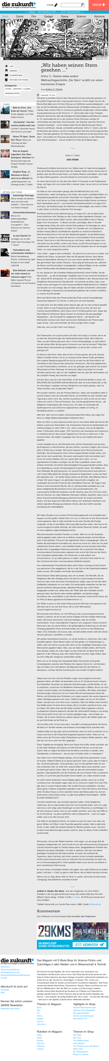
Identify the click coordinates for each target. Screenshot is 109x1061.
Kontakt (4, 977)
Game (64, 16)
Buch (5, 16)
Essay (39, 1037)
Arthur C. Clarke (53, 90)
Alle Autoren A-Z (80, 1018)
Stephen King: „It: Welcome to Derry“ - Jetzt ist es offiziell (21, 175)
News (39, 1035)
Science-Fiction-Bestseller (84, 1010)
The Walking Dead (81, 1040)
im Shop (75, 897)
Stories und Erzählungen (83, 1015)
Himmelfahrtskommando (25, 213)
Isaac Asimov (78, 1043)
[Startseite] (18, 4)
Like (12, 66)
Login (50, 5)
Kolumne (99, 16)
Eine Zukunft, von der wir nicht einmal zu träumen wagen (23, 273)
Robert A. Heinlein (81, 1054)
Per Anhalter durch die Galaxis (86, 1046)
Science (81, 16)
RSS (2, 992)
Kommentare (16, 75)
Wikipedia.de (95, 904)
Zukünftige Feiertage (23, 195)
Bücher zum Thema (19, 80)
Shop (97, 5)
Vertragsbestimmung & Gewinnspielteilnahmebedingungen (15, 973)
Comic (20, 16)
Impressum (5, 966)
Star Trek (77, 1037)
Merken (13, 71)
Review (40, 1040)
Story (8, 89)
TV (38, 1013)
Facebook (5, 989)
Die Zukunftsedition (81, 1013)
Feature (40, 1048)
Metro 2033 (78, 1048)
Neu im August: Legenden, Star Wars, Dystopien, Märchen (21, 154)
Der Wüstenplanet (80, 1051)
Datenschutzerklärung (10, 969)
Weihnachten (12, 93)
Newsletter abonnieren (10, 1008)
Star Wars (77, 1035)
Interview (41, 1046)
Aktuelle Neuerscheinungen (84, 1007)
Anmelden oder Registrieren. (84, 916)
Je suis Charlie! (20, 236)
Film (33, 16)
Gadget (48, 16)
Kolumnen (41, 1024)
